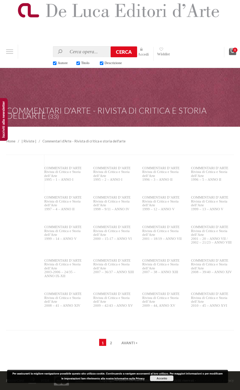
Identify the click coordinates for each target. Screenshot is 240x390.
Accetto (162, 378)
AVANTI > (129, 343)
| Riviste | (29, 141)
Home (10, 141)
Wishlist (163, 54)
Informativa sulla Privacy (129, 378)
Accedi (143, 54)
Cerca (124, 52)
